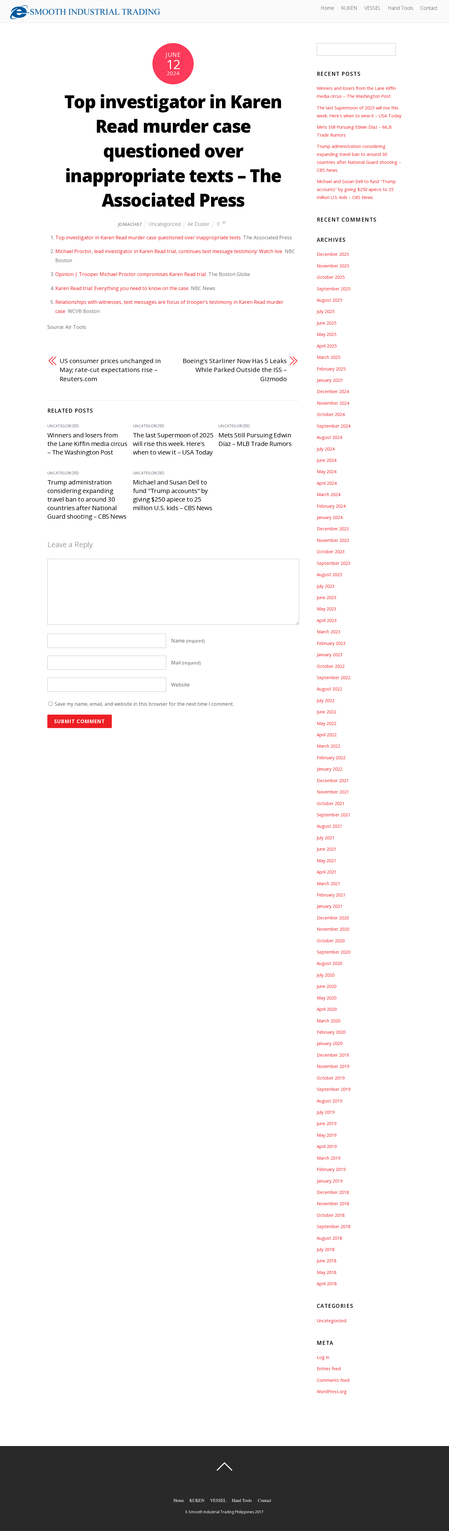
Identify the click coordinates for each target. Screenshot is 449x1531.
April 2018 (327, 1283)
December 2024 (333, 391)
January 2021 (329, 906)
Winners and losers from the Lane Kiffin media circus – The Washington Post (87, 443)
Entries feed (329, 1368)
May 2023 (326, 609)
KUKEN (349, 8)
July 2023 (325, 586)
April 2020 (327, 1009)
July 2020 (325, 975)
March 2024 (328, 494)
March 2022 (328, 746)
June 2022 (326, 712)
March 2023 (328, 632)
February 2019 (331, 1169)
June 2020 (326, 986)
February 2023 (331, 643)
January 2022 (329, 769)
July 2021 (325, 838)
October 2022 (331, 666)
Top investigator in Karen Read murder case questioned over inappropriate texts (148, 237)
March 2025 (328, 357)
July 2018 (325, 1249)
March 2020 (328, 1021)
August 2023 (329, 574)
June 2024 (326, 460)
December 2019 (333, 1055)
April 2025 (327, 346)
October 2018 (331, 1215)
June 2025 (326, 323)
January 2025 (329, 380)
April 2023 (327, 620)
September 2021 (333, 815)
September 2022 (333, 677)
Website (180, 684)
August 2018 (329, 1238)
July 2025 (325, 311)
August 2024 (329, 437)
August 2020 (329, 963)
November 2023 (333, 540)
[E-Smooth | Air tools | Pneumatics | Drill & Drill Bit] (85, 17)
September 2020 (333, 952)
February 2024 (331, 506)
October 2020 (331, 941)
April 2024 (327, 483)
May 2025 (326, 334)
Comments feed (333, 1380)
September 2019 (333, 1089)
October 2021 (331, 803)
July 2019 (325, 1112)
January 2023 (329, 654)
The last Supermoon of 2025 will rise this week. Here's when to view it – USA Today (173, 443)
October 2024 (331, 414)
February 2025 (331, 369)
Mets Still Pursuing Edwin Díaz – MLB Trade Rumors (254, 439)
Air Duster (199, 224)
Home (327, 8)
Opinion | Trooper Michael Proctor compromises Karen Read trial (130, 274)
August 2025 (329, 300)
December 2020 (333, 918)
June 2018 (326, 1261)
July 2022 (325, 700)
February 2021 (331, 895)
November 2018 (333, 1203)
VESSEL (372, 8)
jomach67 (130, 224)
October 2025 (331, 277)
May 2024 (326, 471)
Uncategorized (165, 224)
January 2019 (329, 1181)
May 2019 (326, 1135)
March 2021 (328, 883)
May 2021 (326, 860)
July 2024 (325, 449)
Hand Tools (400, 8)
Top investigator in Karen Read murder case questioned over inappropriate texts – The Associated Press (173, 150)
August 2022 (329, 689)
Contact (428, 8)
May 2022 (326, 723)
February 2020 (331, 1032)
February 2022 (331, 757)
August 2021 (329, 826)
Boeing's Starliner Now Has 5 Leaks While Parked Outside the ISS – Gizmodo (235, 369)
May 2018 (326, 1272)
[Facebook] (166, 7)
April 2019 (327, 1146)
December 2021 (333, 780)
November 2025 (333, 266)
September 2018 (333, 1226)
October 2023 (331, 551)
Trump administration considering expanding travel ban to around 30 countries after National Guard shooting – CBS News (86, 499)
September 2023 (333, 563)
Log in (323, 1357)
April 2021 (327, 872)
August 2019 (329, 1101)
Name (188, 640)
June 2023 (326, 597)
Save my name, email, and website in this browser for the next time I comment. (144, 704)
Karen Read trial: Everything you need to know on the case (121, 288)
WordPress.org (332, 1391)
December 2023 (333, 529)
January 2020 (329, 1043)
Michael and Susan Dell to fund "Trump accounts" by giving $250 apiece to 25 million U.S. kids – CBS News (172, 495)
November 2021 (333, 792)
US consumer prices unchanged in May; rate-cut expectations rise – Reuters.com (110, 369)
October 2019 (331, 1078)
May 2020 (326, 998)
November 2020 (333, 929)
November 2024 (333, 403)
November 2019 (333, 1066)
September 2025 (333, 289)
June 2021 (326, 849)
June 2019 (326, 1123)
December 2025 (333, 254)
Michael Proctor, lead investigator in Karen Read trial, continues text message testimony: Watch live (168, 251)
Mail (186, 662)
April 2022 (327, 735)
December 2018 (333, 1192)
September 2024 (333, 426)
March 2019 (328, 1158)
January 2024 (329, 517)
